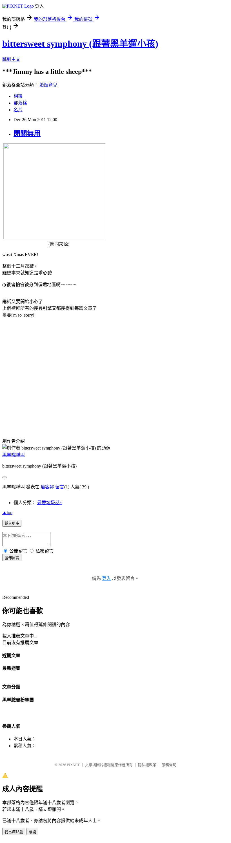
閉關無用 (27, 133)
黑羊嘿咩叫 (13, 454)
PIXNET (73, 765)
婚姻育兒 (48, 85)
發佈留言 (12, 558)
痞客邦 (47, 486)
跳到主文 (11, 59)
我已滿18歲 (14, 832)
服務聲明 (169, 765)
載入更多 (12, 523)
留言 (59, 486)
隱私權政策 (147, 765)
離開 (32, 832)
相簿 (18, 96)
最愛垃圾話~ (49, 502)
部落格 (20, 103)
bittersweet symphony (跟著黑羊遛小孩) (80, 44)
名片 (18, 109)
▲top (7, 512)
